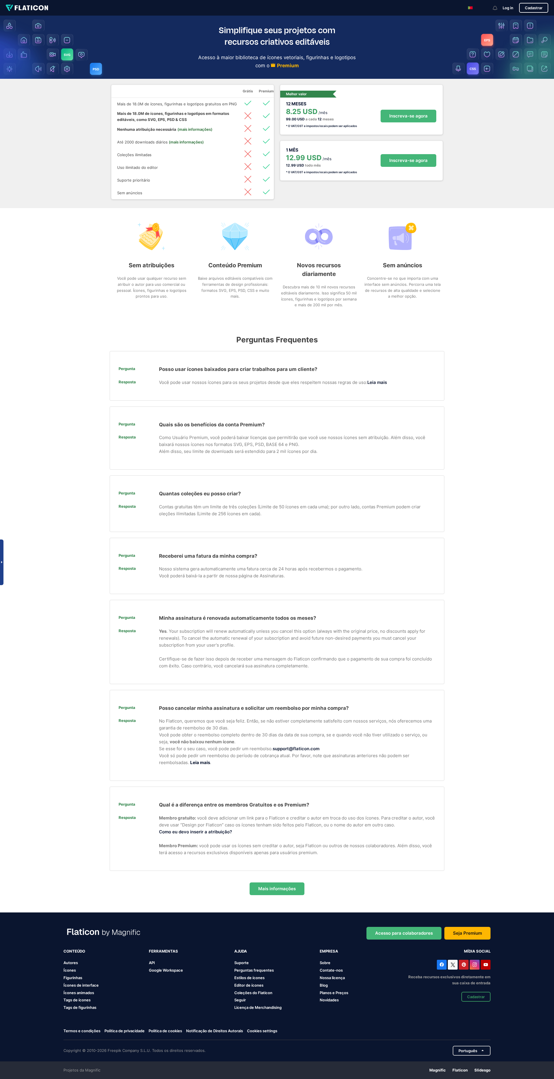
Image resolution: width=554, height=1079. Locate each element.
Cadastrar (533, 7)
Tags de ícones (77, 1000)
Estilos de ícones (249, 977)
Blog (324, 985)
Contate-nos (331, 970)
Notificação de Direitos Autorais (214, 1030)
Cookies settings (262, 1031)
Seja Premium (467, 933)
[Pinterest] (464, 965)
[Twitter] (453, 965)
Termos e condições (81, 1030)
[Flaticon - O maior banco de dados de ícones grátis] (27, 8)
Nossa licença (332, 977)
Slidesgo (482, 1070)
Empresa (329, 951)
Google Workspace (166, 970)
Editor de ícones (248, 985)
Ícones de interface (81, 985)
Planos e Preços (334, 992)
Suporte (241, 962)
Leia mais (377, 382)
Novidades (329, 1000)
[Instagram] (475, 965)
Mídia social (477, 951)
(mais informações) (194, 129)
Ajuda (240, 951)
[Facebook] (442, 965)
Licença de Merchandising (258, 1007)
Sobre (325, 962)
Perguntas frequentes (254, 970)
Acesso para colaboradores (404, 933)
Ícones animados (78, 992)
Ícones (69, 970)
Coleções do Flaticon (253, 992)
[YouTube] (486, 965)
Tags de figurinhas (79, 1007)
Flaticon (460, 1070)
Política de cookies (165, 1030)
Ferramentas (163, 951)
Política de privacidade (124, 1030)
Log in (508, 7)
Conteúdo (74, 951)
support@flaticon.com (296, 748)
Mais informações (277, 888)
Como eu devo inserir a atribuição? (195, 832)
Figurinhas (72, 977)
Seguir (240, 1000)
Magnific (437, 1070)
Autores (70, 962)
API (152, 962)
